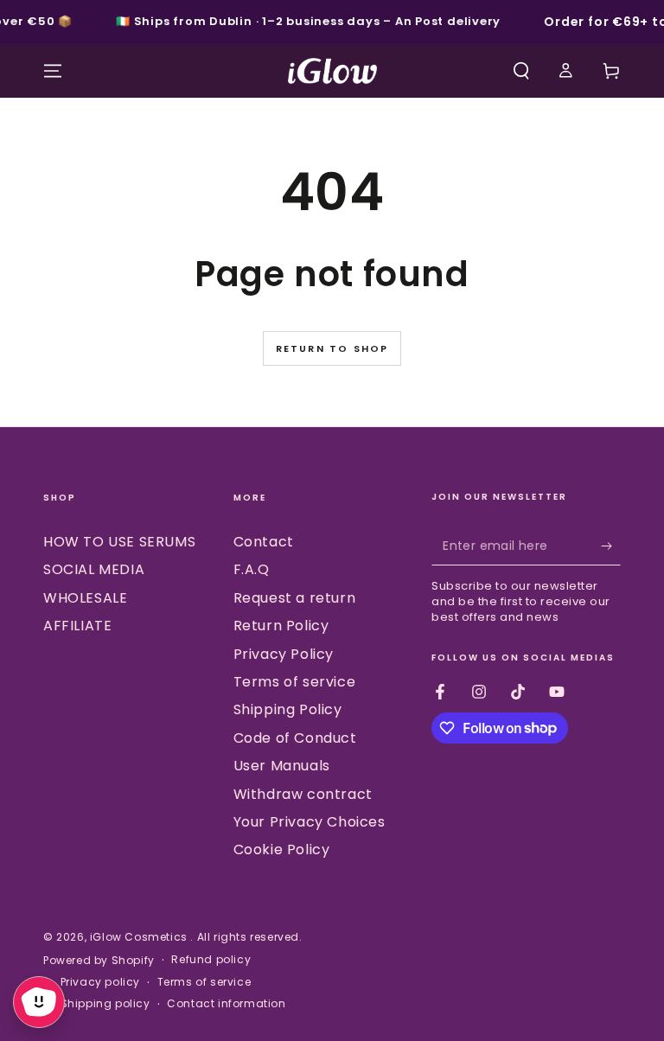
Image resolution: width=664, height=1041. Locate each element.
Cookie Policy (281, 849)
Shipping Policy (287, 709)
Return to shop (332, 348)
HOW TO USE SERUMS (119, 542)
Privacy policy (100, 982)
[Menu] (52, 71)
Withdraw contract (303, 794)
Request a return (294, 598)
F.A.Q (251, 569)
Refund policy (211, 960)
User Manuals (281, 766)
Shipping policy (105, 1004)
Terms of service (294, 682)
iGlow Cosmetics (140, 936)
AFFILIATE (77, 625)
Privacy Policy (283, 654)
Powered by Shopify (99, 961)
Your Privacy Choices (309, 822)
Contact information (226, 1004)
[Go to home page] (332, 71)
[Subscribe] (611, 546)
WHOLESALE (85, 598)
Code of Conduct (295, 738)
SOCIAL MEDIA (93, 569)
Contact (263, 542)
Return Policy (281, 625)
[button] (521, 71)
